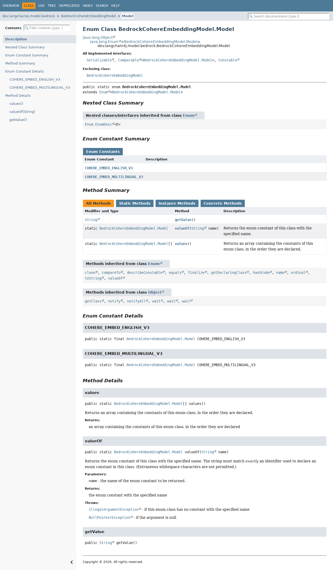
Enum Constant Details (24, 71)
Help (115, 6)
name (280, 272)
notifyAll (136, 301)
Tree (52, 6)
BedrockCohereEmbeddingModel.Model (160, 42)
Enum (103, 92)
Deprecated (69, 6)
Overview (11, 6)
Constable (227, 60)
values (181, 244)
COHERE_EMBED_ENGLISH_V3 (34, 79)
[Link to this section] (147, 103)
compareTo (111, 272)
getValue (183, 220)
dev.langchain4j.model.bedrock (28, 16)
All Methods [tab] (98, 203)
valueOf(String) (22, 112)
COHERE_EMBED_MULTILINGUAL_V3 (39, 87)
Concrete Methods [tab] (223, 203)
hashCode (261, 272)
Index (88, 6)
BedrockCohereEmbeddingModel (88, 16)
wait (156, 301)
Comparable (128, 60)
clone (90, 272)
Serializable (99, 60)
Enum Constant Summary (26, 55)
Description (16, 39)
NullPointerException (109, 517)
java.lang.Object (98, 37)
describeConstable (144, 272)
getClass (93, 301)
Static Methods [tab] (134, 203)
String (91, 220)
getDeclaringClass (228, 272)
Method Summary (20, 63)
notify (114, 301)
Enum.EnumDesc (98, 124)
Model (127, 16)
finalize (196, 272)
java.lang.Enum (104, 42)
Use (41, 6)
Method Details (18, 96)
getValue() (18, 120)
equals (175, 272)
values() (16, 104)
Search (102, 6)
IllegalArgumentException (114, 509)
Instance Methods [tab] (177, 203)
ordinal (298, 272)
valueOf (182, 228)
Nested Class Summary (25, 47)
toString (93, 278)
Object (155, 292)
